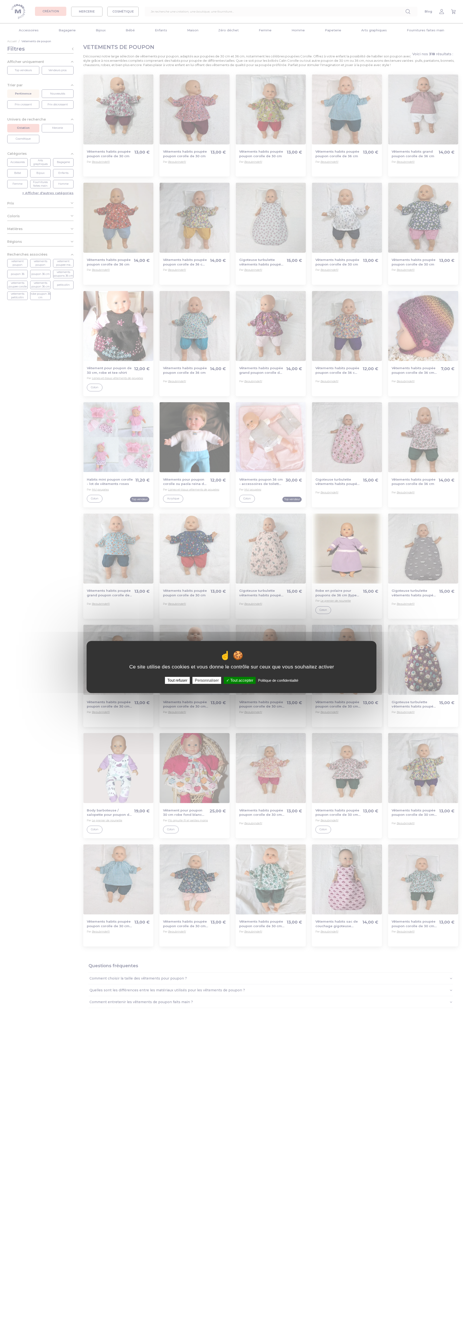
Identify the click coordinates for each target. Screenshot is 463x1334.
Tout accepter (241, 680)
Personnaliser (207, 680)
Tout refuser (177, 680)
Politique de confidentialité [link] (278, 680)
